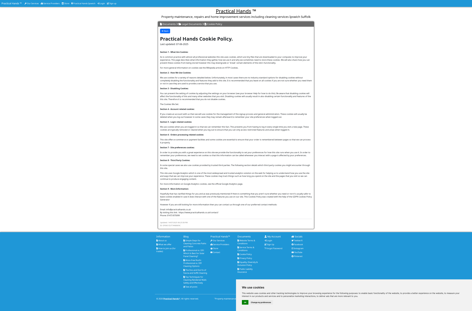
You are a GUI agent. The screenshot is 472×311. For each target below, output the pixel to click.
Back (166, 31)
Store (66, 3)
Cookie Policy (245, 254)
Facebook (298, 244)
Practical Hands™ (171, 298)
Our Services (33, 3)
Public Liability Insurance (245, 270)
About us (162, 240)
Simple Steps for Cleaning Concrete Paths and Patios (194, 243)
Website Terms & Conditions (246, 242)
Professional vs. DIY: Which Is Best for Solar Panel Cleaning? (193, 253)
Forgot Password (274, 248)
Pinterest (298, 256)
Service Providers (51, 3)
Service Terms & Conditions (245, 249)
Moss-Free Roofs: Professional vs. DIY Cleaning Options (192, 263)
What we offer (164, 244)
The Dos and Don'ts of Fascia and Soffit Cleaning (195, 271)
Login (102, 3)
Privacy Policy (245, 258)
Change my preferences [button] (261, 302)
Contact (216, 252)
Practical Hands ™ (11, 3)
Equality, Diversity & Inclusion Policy (247, 263)
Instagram (298, 248)
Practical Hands (233, 11)
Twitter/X (298, 240)
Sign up (112, 3)
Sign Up (270, 244)
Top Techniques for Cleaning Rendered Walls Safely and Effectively (194, 280)
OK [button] (245, 302)
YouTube (298, 252)
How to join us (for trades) (166, 250)
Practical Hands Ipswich (84, 3)
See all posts (191, 286)
